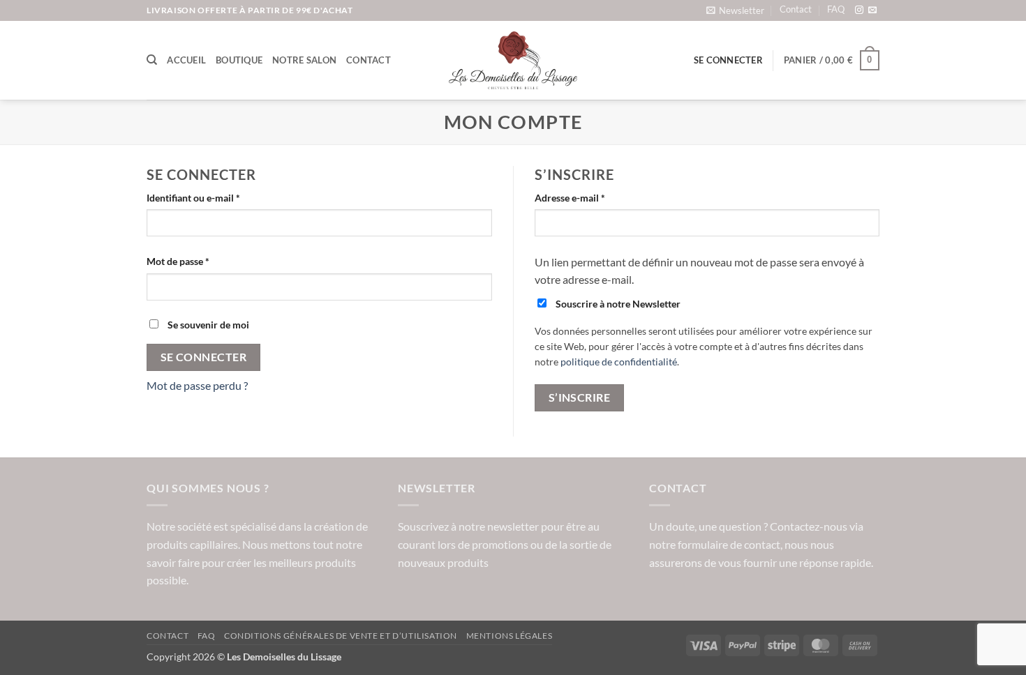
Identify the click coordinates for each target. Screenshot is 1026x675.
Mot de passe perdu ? (197, 385)
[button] (735, 10)
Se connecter (204, 357)
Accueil (186, 60)
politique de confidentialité (618, 361)
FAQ (836, 9)
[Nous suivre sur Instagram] (859, 10)
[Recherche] (152, 60)
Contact (796, 9)
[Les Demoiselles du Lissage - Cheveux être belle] (513, 61)
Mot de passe (202, 261)
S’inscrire (580, 397)
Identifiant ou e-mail (218, 197)
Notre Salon (304, 60)
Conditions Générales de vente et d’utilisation (340, 635)
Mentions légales (509, 635)
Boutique (239, 60)
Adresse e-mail (594, 197)
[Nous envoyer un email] (872, 10)
